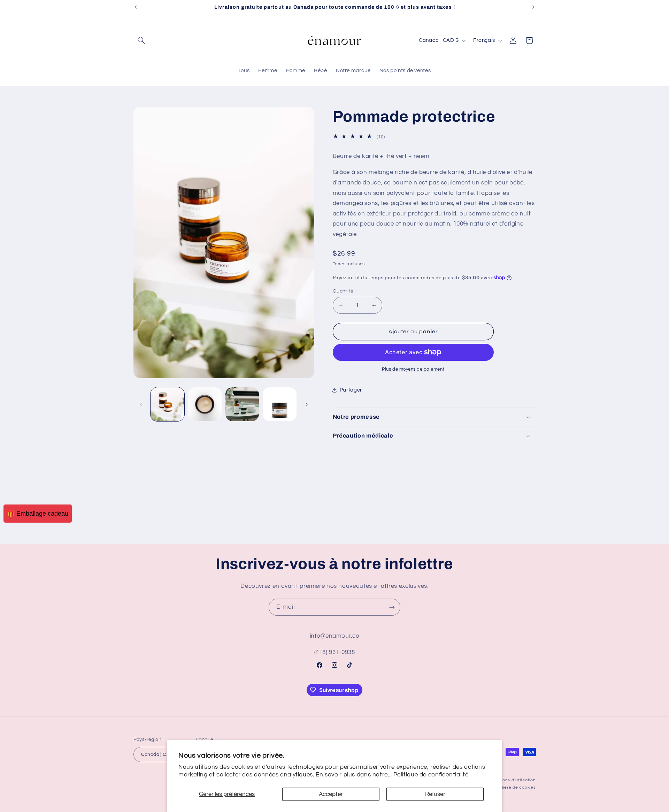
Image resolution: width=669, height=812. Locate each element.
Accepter (331, 794)
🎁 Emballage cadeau (37, 513)
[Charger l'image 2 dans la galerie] (205, 404)
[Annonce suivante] (533, 7)
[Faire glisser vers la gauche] (141, 404)
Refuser (435, 794)
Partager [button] (351, 390)
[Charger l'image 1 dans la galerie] (167, 404)
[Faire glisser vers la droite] (306, 404)
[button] (141, 40)
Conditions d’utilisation (512, 780)
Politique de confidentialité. (431, 775)
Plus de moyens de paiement (413, 369)
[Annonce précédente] (135, 7)
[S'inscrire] (392, 607)
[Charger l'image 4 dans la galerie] (280, 404)
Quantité (343, 291)
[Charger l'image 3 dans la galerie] (242, 404)
